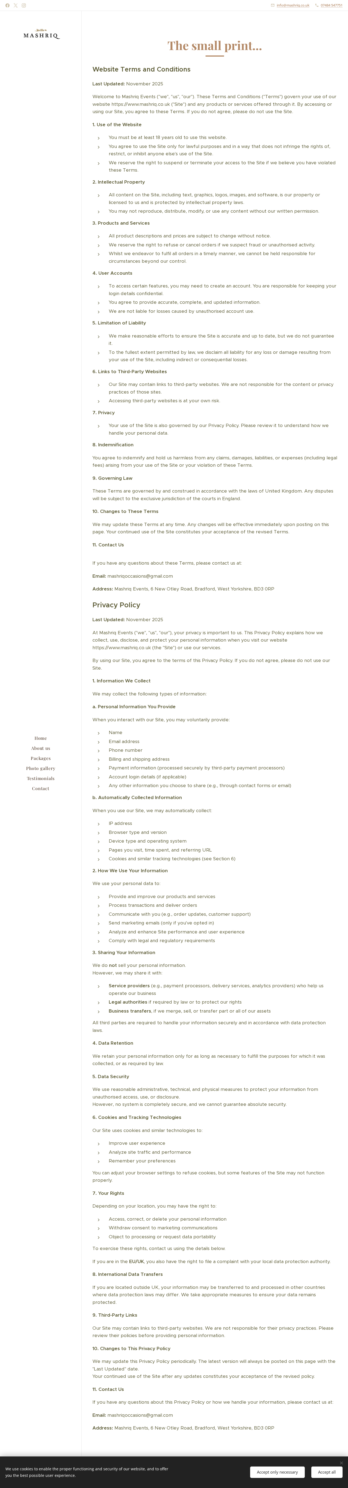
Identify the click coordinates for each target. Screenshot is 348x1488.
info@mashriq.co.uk (293, 5)
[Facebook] (7, 5)
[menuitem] (41, 738)
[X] (15, 5)
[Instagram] (23, 5)
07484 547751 (332, 5)
